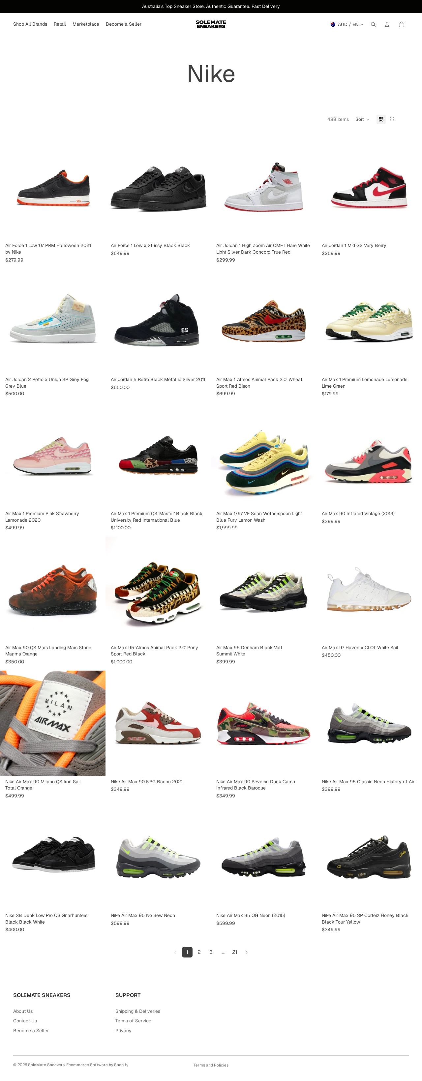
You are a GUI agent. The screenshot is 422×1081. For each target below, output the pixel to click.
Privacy (123, 1031)
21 (234, 952)
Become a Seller (31, 1031)
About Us (23, 1011)
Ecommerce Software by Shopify (97, 1064)
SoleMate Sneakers (46, 1064)
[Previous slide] (115, 187)
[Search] (373, 24)
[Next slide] (201, 187)
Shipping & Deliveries (137, 1011)
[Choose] (95, 230)
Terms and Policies (211, 1065)
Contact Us (25, 1021)
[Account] (387, 24)
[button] (362, 119)
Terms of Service (133, 1021)
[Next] (247, 952)
